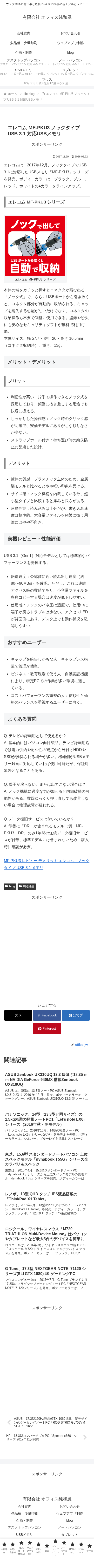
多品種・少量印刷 (24, 1513)
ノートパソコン (69, 1527)
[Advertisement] (47, 948)
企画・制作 (24, 1520)
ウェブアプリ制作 (69, 1513)
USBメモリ (24, 1535)
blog (12, 886)
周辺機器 (28, 886)
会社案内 (24, 1506)
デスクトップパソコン (24, 1527)
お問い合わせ (70, 1506)
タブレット (69, 1535)
